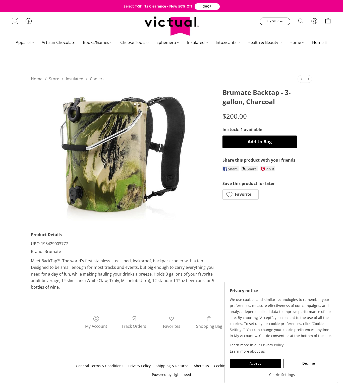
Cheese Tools (133, 42)
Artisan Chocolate (58, 42)
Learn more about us (247, 351)
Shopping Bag (209, 326)
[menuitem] (301, 79)
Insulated (196, 42)
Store (54, 79)
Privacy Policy (139, 365)
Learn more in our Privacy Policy (256, 345)
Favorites (171, 326)
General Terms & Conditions (99, 365)
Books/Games (96, 42)
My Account (96, 326)
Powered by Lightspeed (171, 374)
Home (296, 42)
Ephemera (166, 42)
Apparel (24, 42)
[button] (207, 6)
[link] (282, 373)
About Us (201, 365)
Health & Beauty (263, 42)
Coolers (97, 79)
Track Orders (134, 326)
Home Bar (322, 42)
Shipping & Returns (172, 365)
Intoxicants (227, 42)
